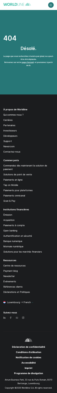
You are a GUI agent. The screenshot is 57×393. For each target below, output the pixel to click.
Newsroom (9, 146)
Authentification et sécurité (17, 236)
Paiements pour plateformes (18, 190)
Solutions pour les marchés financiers (22, 251)
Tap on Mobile (10, 185)
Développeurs (10, 136)
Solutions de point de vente (17, 174)
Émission (7, 215)
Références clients (13, 286)
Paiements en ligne (13, 180)
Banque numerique (12, 241)
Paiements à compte (14, 225)
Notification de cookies (28, 357)
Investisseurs (10, 130)
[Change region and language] (32, 302)
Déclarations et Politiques (16, 292)
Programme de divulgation (28, 373)
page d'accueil (28, 62)
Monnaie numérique (13, 246)
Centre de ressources (14, 265)
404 (9, 38)
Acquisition (9, 220)
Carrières (8, 120)
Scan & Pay (9, 201)
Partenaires (9, 125)
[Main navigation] (51, 5)
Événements (9, 281)
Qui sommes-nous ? (13, 114)
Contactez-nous (11, 151)
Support (7, 141)
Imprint (28, 368)
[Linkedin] (4, 318)
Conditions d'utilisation (28, 352)
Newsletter (9, 276)
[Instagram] (23, 318)
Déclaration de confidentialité (28, 347)
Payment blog (10, 271)
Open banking (10, 230)
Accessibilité (28, 362)
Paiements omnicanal (14, 195)
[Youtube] (17, 318)
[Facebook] (11, 318)
